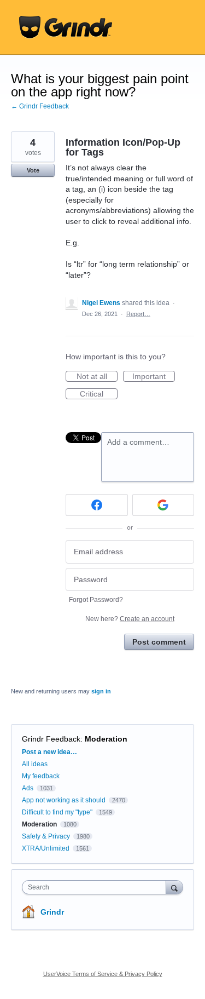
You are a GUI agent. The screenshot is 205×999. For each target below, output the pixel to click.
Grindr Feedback (51, 738)
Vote (33, 170)
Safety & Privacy (47, 836)
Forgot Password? (96, 600)
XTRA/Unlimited (45, 848)
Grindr (52, 912)
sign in (101, 691)
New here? (129, 619)
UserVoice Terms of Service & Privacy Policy (102, 974)
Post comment (159, 642)
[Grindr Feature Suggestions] (65, 27)
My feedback (41, 776)
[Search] (174, 887)
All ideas (35, 764)
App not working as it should (64, 800)
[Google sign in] (163, 505)
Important (153, 377)
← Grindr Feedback (40, 106)
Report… (138, 314)
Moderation (106, 738)
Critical (99, 394)
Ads (27, 788)
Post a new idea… (49, 752)
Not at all (97, 377)
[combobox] (96, 887)
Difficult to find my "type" (57, 812)
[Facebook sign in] (97, 505)
